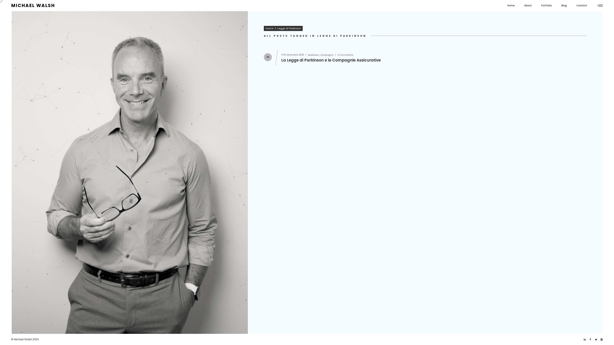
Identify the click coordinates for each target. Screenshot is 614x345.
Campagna (326, 55)
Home (269, 28)
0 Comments (345, 55)
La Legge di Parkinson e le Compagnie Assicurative (331, 60)
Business (313, 55)
